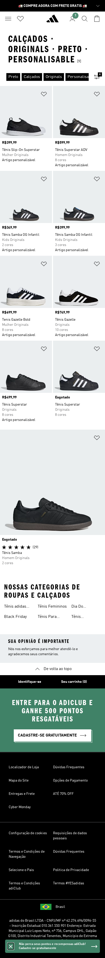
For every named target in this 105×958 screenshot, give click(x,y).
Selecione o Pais (21, 870)
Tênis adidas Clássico (15, 607)
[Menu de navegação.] (8, 19)
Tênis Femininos (52, 607)
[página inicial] (52, 21)
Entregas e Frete (22, 794)
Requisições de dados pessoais (70, 835)
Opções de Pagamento (70, 780)
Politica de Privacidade (71, 870)
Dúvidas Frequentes (68, 767)
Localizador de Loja (24, 767)
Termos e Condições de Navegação (27, 854)
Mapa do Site (19, 780)
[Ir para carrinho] (97, 19)
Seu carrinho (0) (74, 682)
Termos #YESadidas (68, 883)
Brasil (60, 907)
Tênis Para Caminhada (48, 617)
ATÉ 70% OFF (63, 794)
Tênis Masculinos (81, 617)
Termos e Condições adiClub (24, 886)
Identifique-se (29, 682)
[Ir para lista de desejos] (20, 19)
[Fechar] (11, 946)
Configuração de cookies (28, 833)
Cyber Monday (20, 807)
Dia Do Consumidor (82, 607)
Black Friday (15, 617)
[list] (44, 77)
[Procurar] (84, 19)
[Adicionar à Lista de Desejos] (44, 95)
